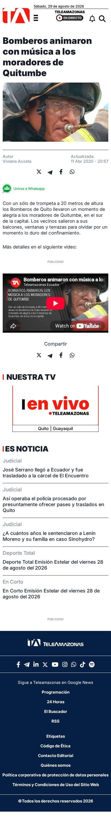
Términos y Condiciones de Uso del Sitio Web (55, 784)
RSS (55, 721)
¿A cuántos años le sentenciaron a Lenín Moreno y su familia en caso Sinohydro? (49, 536)
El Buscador (55, 711)
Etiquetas (55, 736)
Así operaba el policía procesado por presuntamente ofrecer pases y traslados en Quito (53, 504)
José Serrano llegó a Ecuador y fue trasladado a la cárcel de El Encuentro (46, 472)
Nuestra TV (30, 377)
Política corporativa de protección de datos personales (55, 774)
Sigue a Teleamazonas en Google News (55, 682)
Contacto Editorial (55, 755)
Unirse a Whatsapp (29, 188)
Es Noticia (26, 448)
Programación (56, 692)
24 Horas (55, 701)
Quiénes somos (56, 765)
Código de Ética (55, 745)
